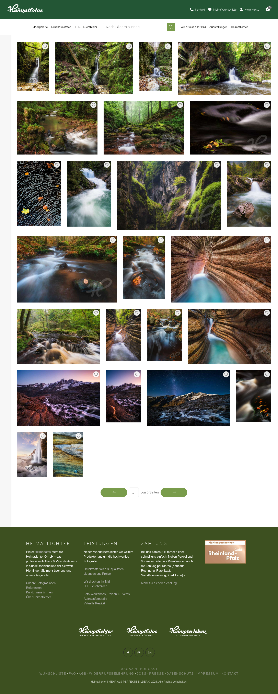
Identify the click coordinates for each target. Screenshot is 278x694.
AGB (82, 673)
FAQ (72, 673)
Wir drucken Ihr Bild (97, 581)
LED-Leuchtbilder (95, 586)
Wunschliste (52, 673)
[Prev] (114, 492)
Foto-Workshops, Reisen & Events (107, 594)
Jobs (142, 673)
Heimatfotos (43, 552)
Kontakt (230, 673)
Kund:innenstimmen (39, 592)
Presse (156, 673)
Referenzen (34, 587)
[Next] (174, 492)
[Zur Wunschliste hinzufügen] (45, 46)
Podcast (149, 669)
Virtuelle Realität (94, 603)
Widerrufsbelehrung (111, 673)
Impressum (207, 673)
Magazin (128, 669)
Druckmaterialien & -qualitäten (104, 569)
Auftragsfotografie (95, 598)
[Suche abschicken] (171, 27)
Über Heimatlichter (38, 597)
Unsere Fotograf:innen (41, 583)
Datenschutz (180, 673)
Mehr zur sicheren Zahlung (159, 583)
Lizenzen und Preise (97, 573)
